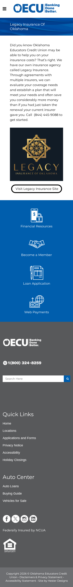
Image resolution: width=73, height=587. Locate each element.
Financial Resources (36, 226)
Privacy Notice (13, 445)
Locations (9, 431)
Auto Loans (11, 486)
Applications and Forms (19, 438)
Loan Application (36, 284)
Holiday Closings (14, 460)
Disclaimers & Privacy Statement (40, 577)
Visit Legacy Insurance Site (37, 189)
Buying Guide (12, 493)
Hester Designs (58, 580)
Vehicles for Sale (14, 501)
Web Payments (36, 312)
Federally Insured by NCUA (24, 530)
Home (7, 423)
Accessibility (11, 452)
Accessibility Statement (20, 580)
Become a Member (36, 255)
